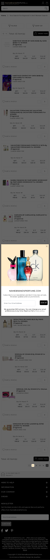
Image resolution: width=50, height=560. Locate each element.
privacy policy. (39, 311)
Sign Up (44, 303)
